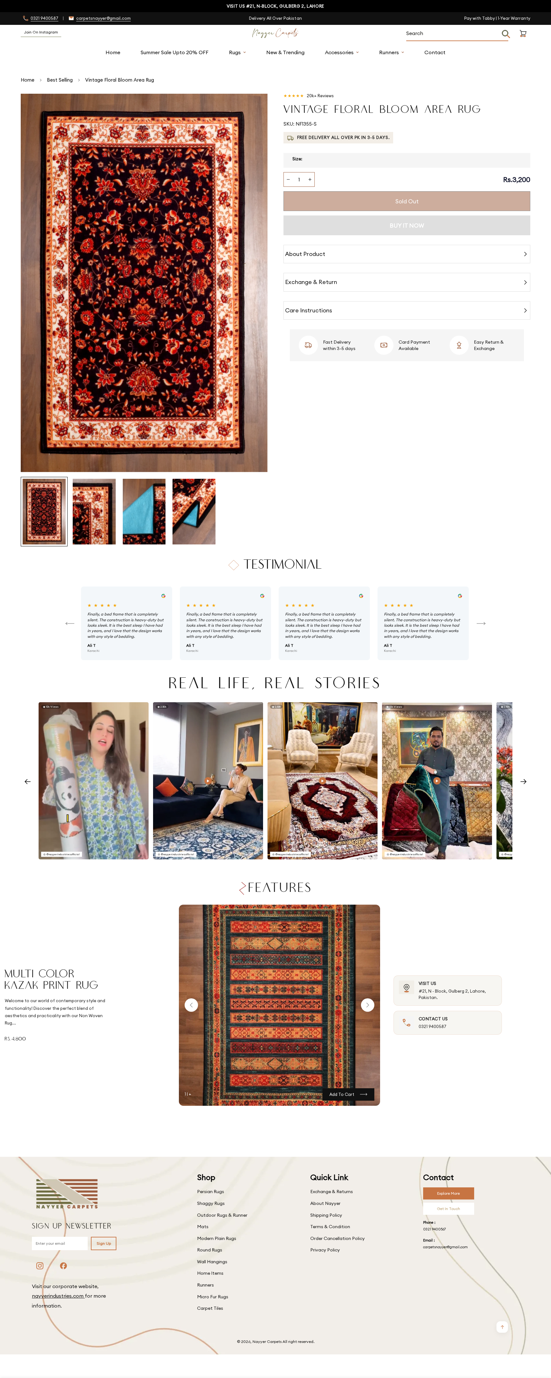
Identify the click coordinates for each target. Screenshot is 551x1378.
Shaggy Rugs (211, 1203)
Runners (389, 52)
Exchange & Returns (331, 1191)
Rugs (235, 52)
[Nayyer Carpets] (275, 33)
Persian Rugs (210, 1191)
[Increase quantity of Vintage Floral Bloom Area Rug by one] (309, 179)
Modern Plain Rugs (216, 1238)
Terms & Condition (330, 1226)
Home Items (210, 1273)
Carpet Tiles (210, 1308)
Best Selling (60, 80)
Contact (434, 52)
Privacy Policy (325, 1250)
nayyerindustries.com (58, 1296)
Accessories (339, 52)
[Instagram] (40, 1266)
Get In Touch (448, 1208)
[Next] (481, 623)
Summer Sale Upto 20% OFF (175, 52)
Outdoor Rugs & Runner (222, 1215)
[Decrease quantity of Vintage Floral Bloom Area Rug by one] (288, 179)
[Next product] (367, 1005)
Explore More (448, 1193)
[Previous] (70, 623)
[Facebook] (63, 1266)
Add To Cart (341, 1094)
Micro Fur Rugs (212, 1297)
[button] (523, 41)
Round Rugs (209, 1250)
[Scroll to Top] (538, 1343)
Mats (203, 1226)
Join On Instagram (41, 32)
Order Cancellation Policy (337, 1238)
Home (113, 52)
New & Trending (285, 52)
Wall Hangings (212, 1262)
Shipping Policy (326, 1215)
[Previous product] (191, 1005)
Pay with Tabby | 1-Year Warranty (497, 18)
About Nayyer (325, 1203)
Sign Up (104, 1243)
